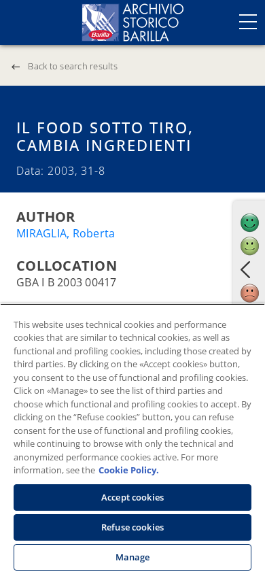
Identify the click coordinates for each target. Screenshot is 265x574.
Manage (133, 557)
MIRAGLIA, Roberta (65, 233)
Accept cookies (132, 497)
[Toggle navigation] (248, 22)
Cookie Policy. (129, 470)
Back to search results (73, 66)
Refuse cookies (132, 527)
